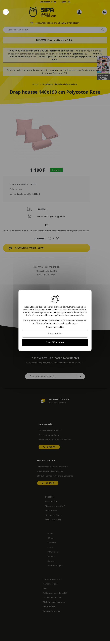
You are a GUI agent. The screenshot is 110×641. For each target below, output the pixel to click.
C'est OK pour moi (55, 342)
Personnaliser (55, 333)
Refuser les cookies (55, 327)
